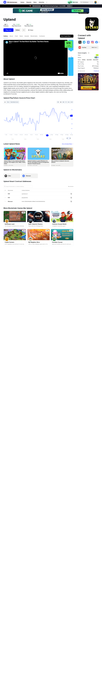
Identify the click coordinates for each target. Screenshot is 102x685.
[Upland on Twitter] (80, 42)
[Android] (95, 57)
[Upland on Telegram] (84, 42)
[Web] (98, 57)
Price (8, 102)
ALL (69, 102)
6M (63, 102)
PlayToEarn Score (14, 102)
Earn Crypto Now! (66, 36)
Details (69, 6)
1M (58, 102)
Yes (98, 61)
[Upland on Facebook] (96, 42)
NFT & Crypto (95, 66)
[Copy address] (71, 194)
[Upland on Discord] (88, 42)
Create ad (96, 71)
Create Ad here (95, 89)
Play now (8, 30)
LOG (72, 102)
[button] (72, 57)
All (5, 102)
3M (60, 102)
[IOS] (96, 57)
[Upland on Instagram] (92, 42)
